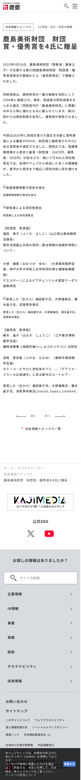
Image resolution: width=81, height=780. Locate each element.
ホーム (9, 468)
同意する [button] (69, 763)
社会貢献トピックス (18, 474)
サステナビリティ (31, 468)
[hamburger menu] (75, 6)
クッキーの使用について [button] (21, 774)
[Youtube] (49, 533)
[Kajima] (11, 6)
